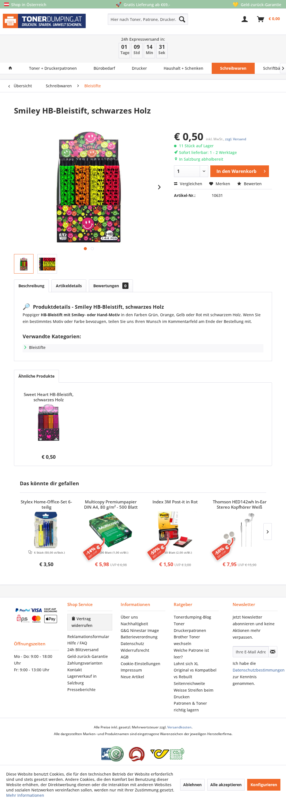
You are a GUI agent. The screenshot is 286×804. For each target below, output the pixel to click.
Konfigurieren (264, 784)
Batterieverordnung (139, 636)
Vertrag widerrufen (82, 622)
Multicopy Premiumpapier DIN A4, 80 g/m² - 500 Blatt (111, 504)
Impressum (131, 670)
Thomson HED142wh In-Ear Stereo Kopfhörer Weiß (239, 504)
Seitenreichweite (189, 683)
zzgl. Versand (235, 139)
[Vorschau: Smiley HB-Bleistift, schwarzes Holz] (24, 264)
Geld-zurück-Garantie (87, 656)
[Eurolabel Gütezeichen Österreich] (112, 754)
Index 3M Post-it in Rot (175, 501)
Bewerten (252, 183)
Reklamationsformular (88, 636)
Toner (179, 623)
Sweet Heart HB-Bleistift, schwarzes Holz (48, 397)
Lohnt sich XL (186, 663)
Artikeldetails (69, 285)
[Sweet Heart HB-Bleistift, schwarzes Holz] (48, 422)
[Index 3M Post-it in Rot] (175, 529)
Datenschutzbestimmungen (259, 670)
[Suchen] (182, 19)
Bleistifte (37, 347)
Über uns (129, 617)
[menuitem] (132, 19)
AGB (124, 657)
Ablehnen (192, 784)
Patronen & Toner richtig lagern (190, 707)
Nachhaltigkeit (134, 623)
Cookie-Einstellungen (140, 663)
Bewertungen (110, 285)
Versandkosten (179, 727)
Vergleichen (190, 183)
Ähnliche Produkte (36, 376)
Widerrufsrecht (135, 650)
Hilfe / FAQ (77, 643)
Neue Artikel (132, 676)
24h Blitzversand (83, 649)
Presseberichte (81, 689)
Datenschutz (132, 643)
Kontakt (74, 669)
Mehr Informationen (25, 795)
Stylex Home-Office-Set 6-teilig (46, 504)
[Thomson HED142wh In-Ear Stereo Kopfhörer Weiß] (240, 529)
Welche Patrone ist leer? (191, 654)
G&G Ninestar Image (140, 630)
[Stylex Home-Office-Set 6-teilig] (46, 529)
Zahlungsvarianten (85, 663)
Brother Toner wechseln (187, 640)
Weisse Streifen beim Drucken (193, 693)
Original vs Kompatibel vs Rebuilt (195, 673)
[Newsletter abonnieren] (272, 651)
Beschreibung (31, 285)
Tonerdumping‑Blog (192, 617)
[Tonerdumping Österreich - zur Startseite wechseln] (44, 23)
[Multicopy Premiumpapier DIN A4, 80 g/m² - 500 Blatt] (111, 529)
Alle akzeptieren (226, 784)
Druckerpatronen (190, 630)
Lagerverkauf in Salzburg (82, 679)
